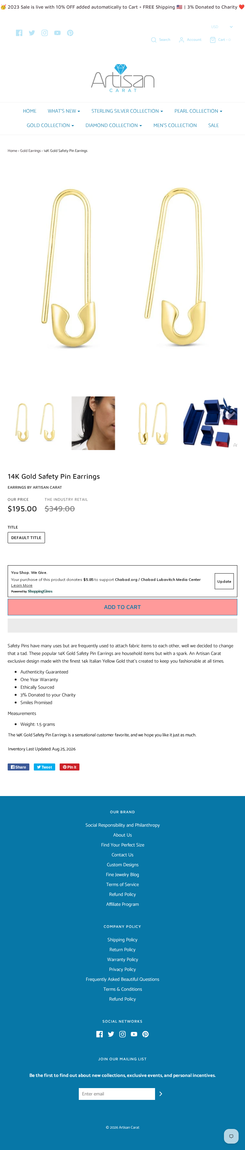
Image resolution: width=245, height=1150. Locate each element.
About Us (122, 835)
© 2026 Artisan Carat (122, 1127)
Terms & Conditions (122, 989)
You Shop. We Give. (29, 572)
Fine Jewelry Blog (122, 875)
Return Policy (122, 950)
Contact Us (122, 855)
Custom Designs (122, 865)
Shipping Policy (122, 940)
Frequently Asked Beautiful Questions (122, 979)
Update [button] (224, 581)
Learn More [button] (22, 585)
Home (29, 111)
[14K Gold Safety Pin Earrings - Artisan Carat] (34, 423)
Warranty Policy (122, 960)
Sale (213, 125)
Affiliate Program (122, 904)
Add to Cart (122, 607)
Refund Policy (122, 894)
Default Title (26, 538)
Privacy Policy (122, 969)
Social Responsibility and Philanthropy (122, 825)
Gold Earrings (30, 151)
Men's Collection (175, 125)
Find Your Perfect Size (122, 845)
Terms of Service (122, 885)
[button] (122, 626)
